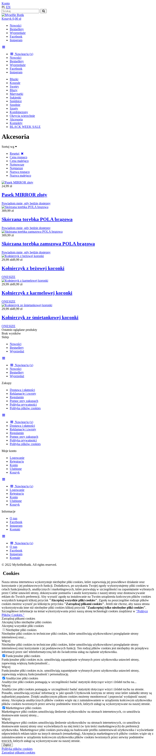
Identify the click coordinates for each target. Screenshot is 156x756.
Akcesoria (16, 119)
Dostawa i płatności (22, 390)
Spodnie (15, 104)
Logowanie (17, 457)
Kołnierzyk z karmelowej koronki (37, 292)
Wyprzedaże (18, 33)
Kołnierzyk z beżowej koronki (33, 268)
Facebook (16, 36)
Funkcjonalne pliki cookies (23, 656)
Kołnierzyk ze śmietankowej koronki (40, 317)
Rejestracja (17, 461)
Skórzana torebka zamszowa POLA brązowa (48, 243)
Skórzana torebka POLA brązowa (37, 219)
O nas (13, 518)
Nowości (15, 25)
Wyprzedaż (17, 351)
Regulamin (17, 397)
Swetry (14, 86)
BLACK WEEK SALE (25, 126)
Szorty (14, 108)
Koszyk (15, 472)
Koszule (15, 83)
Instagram (16, 40)
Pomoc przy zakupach (24, 401)
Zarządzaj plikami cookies (18, 752)
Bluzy (13, 90)
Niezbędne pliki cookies (21, 630)
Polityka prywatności (23, 404)
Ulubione (16, 468)
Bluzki (14, 79)
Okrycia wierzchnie (22, 115)
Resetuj (15, 153)
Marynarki (16, 94)
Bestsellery (17, 29)
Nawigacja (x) (23, 54)
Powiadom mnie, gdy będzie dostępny (26, 203)
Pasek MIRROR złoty (24, 194)
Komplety (16, 123)
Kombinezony (19, 112)
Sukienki (15, 97)
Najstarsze (16, 168)
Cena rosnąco (18, 157)
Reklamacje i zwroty (23, 393)
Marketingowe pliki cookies (23, 708)
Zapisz (7, 744)
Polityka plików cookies (25, 408)
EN (8, 7)
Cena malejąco (19, 161)
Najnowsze (17, 164)
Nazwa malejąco (20, 175)
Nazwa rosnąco (20, 172)
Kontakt (15, 529)
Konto (6, 3)
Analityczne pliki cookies (22, 678)
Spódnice (16, 101)
